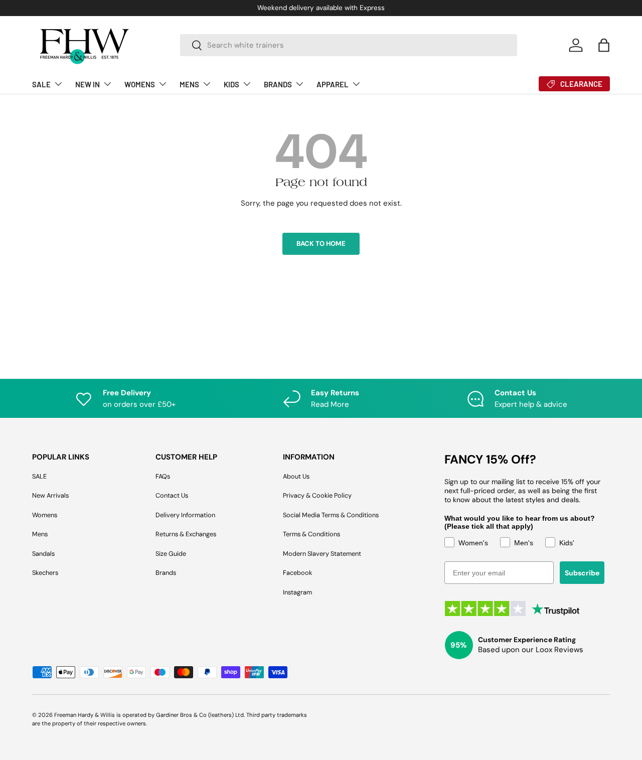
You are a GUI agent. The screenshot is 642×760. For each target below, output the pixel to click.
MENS (189, 84)
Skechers (45, 572)
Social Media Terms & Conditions (331, 515)
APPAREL (332, 84)
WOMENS (139, 84)
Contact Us (171, 495)
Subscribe (582, 572)
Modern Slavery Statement (322, 553)
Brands (165, 572)
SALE (41, 84)
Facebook (297, 572)
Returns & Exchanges (185, 534)
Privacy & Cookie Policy (317, 495)
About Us (296, 476)
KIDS (231, 84)
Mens (40, 534)
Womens (44, 515)
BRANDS (278, 84)
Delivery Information (185, 515)
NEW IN (87, 84)
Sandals (43, 553)
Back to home (321, 243)
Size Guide (170, 553)
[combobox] (348, 45)
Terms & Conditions (311, 534)
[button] (604, 45)
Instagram (297, 592)
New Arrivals (50, 495)
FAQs (162, 476)
